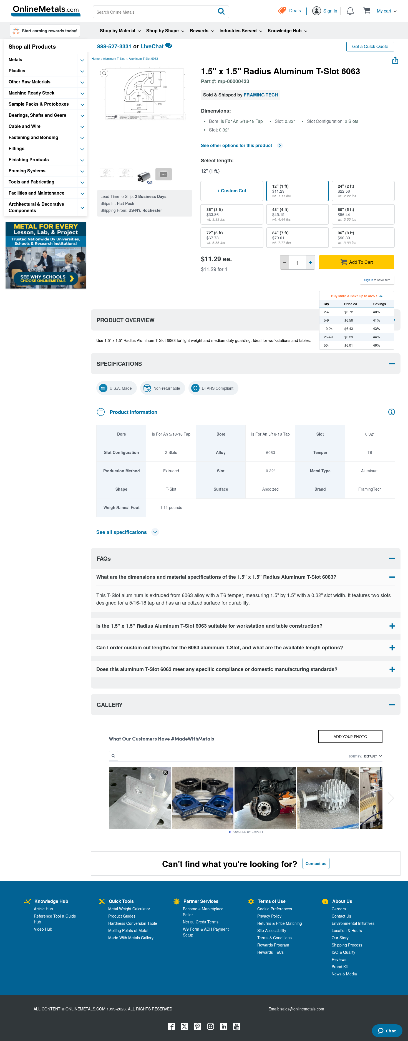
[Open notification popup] (350, 10)
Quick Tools (121, 901)
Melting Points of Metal (128, 930)
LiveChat (152, 46)
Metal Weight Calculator (129, 908)
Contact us (316, 863)
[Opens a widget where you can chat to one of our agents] (387, 1031)
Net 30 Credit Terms (200, 922)
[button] (380, 10)
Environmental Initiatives (353, 923)
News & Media (344, 974)
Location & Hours (347, 930)
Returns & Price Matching (279, 923)
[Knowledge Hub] (27, 902)
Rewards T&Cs (270, 952)
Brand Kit (340, 966)
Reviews (339, 959)
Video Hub (43, 929)
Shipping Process (347, 945)
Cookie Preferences (274, 908)
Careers (339, 908)
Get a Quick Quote (370, 46)
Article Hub (43, 908)
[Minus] (284, 262)
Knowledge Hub (51, 901)
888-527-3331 (114, 46)
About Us (342, 901)
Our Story (340, 937)
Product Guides (121, 916)
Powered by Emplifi (247, 832)
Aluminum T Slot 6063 (143, 58)
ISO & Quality (343, 952)
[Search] (221, 11)
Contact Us (341, 916)
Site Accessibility (271, 930)
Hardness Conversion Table (132, 923)
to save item (377, 279)
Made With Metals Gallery (130, 937)
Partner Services (200, 901)
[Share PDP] (395, 59)
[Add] (310, 262)
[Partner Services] (176, 902)
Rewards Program (273, 945)
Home (96, 58)
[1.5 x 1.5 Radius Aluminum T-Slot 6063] (107, 173)
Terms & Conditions (274, 937)
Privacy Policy (269, 916)
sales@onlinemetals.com (302, 1009)
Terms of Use (272, 901)
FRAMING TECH (261, 94)
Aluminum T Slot (114, 58)
